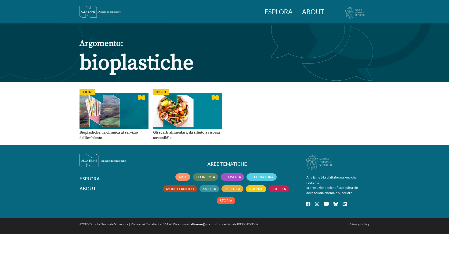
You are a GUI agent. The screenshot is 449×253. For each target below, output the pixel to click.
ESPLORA (278, 12)
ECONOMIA (205, 177)
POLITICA (232, 189)
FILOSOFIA (232, 177)
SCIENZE (256, 189)
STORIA (226, 200)
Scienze (87, 92)
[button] (114, 111)
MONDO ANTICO (180, 189)
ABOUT (313, 12)
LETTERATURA (262, 177)
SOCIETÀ (279, 189)
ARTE (182, 177)
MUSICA (209, 189)
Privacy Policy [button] (359, 224)
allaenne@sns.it (201, 224)
